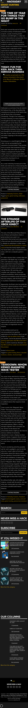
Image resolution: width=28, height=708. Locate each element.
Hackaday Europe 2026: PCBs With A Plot (17, 552)
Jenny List (15, 23)
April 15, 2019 (4, 372)
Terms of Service (7, 697)
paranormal (4, 198)
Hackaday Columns (12, 193)
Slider (20, 193)
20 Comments (15, 584)
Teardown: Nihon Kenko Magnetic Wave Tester (14, 367)
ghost (7, 196)
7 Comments (14, 625)
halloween (22, 196)
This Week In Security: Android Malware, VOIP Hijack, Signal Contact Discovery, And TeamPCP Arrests (17, 649)
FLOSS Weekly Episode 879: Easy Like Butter (16, 658)
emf (21, 499)
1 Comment (14, 643)
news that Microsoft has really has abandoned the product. (14, 345)
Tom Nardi (13, 372)
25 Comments (15, 548)
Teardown (22, 497)
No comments (15, 556)
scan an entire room (14, 336)
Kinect (19, 352)
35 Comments (21, 372)
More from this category (8, 587)
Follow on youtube (7, 523)
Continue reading (15, 190)
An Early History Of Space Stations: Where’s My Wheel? (17, 570)
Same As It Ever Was (16, 628)
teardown (24, 501)
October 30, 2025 (6, 23)
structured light (17, 355)
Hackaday (14, 1)
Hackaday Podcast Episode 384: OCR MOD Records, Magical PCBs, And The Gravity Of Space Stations (17, 637)
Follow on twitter (4, 523)
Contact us (12, 523)
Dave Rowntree (15, 226)
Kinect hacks (11, 350)
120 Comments (15, 631)
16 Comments (15, 565)
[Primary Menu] (26, 1)
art (7, 352)
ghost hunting (14, 196)
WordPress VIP (17, 700)
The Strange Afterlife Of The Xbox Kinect (13, 221)
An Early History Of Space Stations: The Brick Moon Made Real (17, 579)
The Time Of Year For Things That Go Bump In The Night (13, 17)
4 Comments (14, 655)
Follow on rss (9, 523)
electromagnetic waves (13, 499)
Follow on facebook (2, 523)
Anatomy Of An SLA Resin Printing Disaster (17, 562)
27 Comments (15, 574)
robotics (9, 355)
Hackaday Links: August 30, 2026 (17, 621)
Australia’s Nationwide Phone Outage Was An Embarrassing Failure (17, 544)
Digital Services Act (16, 697)
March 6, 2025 (5, 226)
